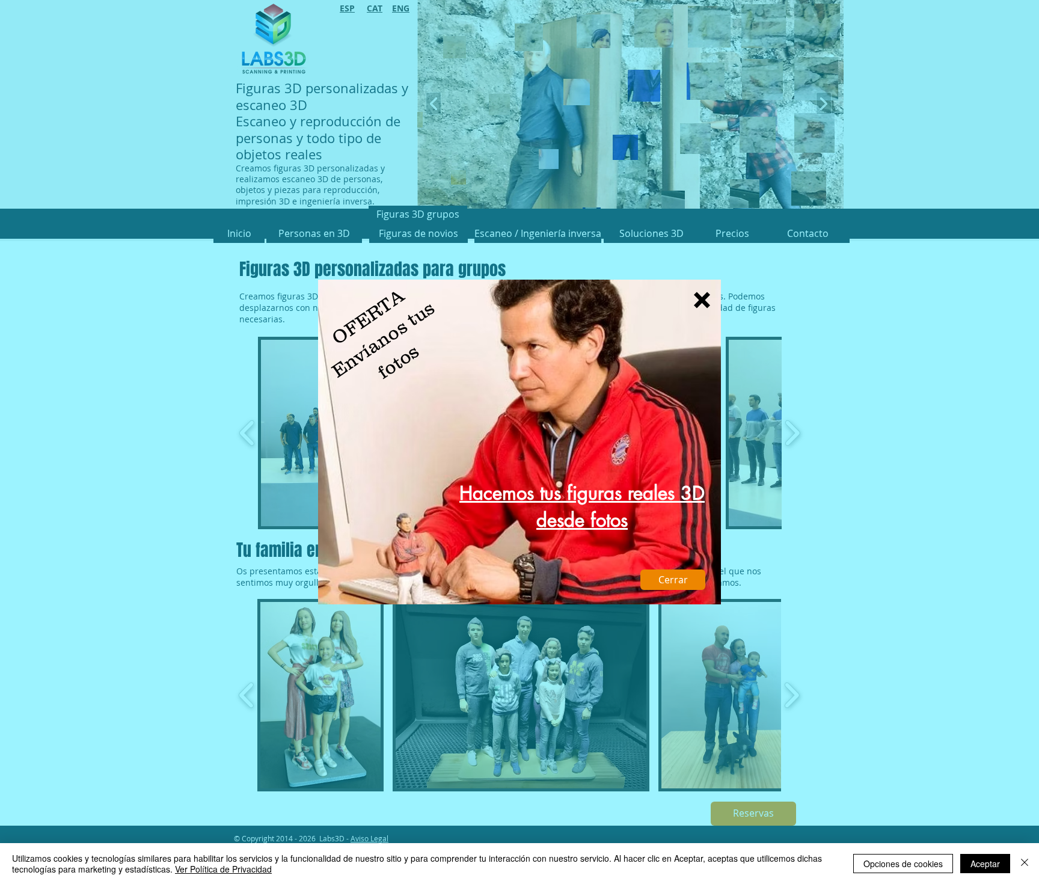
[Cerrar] (1024, 863)
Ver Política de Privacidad (223, 869)
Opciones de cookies (903, 864)
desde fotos (582, 520)
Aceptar (985, 864)
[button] (702, 300)
